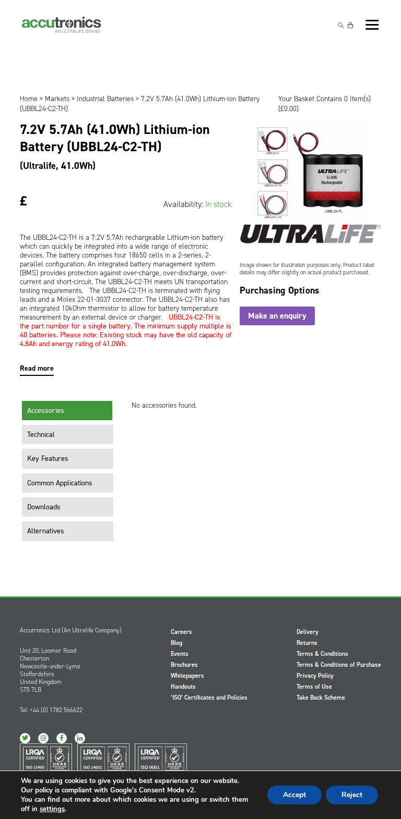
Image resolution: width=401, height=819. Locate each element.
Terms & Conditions (322, 654)
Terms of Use (314, 686)
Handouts (183, 686)
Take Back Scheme (321, 697)
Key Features (47, 458)
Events (179, 654)
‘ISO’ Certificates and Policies (209, 697)
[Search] (341, 25)
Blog (176, 643)
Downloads (44, 507)
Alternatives (45, 531)
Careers (181, 632)
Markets (57, 99)
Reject (351, 795)
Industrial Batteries (105, 99)
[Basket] (350, 25)
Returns (307, 643)
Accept (294, 795)
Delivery (308, 632)
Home (29, 99)
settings (52, 809)
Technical (41, 434)
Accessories (45, 410)
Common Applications (59, 483)
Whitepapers (187, 675)
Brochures (184, 665)
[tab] (67, 411)
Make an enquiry (277, 315)
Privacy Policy (315, 675)
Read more (37, 368)
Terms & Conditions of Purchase (339, 665)
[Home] (61, 25)
